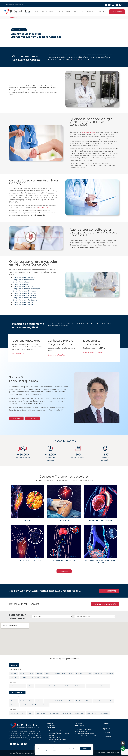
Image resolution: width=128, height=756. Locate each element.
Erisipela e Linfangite (55, 737)
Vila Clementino (104, 686)
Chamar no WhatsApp (57, 355)
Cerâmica (39, 673)
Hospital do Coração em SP (85, 734)
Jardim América (79, 686)
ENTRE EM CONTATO (109, 591)
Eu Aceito (86, 748)
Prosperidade (109, 673)
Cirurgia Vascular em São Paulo (24, 277)
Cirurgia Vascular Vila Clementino (24, 298)
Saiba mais (16, 354)
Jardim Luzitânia (91, 686)
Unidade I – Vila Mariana (84, 729)
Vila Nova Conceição (54, 686)
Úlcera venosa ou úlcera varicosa (59, 731)
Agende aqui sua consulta (93, 352)
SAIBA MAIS (16, 418)
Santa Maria (14, 677)
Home (37, 11)
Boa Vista (22, 673)
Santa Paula (25, 677)
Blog (75, 11)
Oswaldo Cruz (98, 673)
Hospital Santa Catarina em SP (86, 736)
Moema (30, 686)
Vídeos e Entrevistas (88, 11)
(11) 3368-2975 (107, 736)
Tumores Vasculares (55, 742)
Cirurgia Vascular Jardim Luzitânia (25, 295)
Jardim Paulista (41, 686)
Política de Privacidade (103, 753)
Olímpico (88, 673)
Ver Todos (64, 571)
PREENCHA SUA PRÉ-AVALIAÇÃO (105, 604)
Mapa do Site (115, 753)
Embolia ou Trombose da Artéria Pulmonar (59, 734)
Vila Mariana (14, 686)
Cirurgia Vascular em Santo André (24, 302)
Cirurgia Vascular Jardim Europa (24, 291)
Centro (31, 673)
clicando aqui (43, 207)
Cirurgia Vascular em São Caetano (25, 300)
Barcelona (13, 673)
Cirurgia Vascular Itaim (21, 282)
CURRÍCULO (32, 418)
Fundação (48, 673)
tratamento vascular (88, 132)
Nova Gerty (79, 673)
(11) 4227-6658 (107, 729)
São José (45, 677)
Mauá (70, 673)
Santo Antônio (35, 677)
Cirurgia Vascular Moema (21, 284)
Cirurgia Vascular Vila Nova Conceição (26, 289)
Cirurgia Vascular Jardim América (24, 293)
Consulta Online (117, 11)
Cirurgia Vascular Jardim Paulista (24, 286)
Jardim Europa (67, 686)
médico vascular (76, 59)
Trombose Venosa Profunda (57, 739)
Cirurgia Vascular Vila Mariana (23, 280)
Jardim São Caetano (60, 673)
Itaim (23, 686)
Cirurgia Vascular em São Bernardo (25, 304)
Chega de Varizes (48, 11)
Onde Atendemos (64, 11)
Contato (102, 11)
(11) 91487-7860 (107, 732)
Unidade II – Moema (83, 731)
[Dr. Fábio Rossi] (17, 11)
